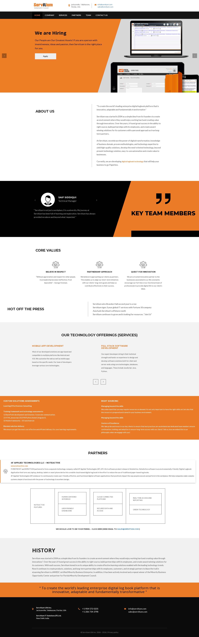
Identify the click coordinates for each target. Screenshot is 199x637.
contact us (102, 15)
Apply (45, 56)
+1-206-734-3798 (90, 611)
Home (37, 15)
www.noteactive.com (19, 466)
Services (63, 15)
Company (49, 15)
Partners (76, 15)
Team (88, 15)
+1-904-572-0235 (90, 608)
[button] (4, 55)
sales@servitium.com (105, 7)
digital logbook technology (132, 161)
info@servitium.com (105, 4)
